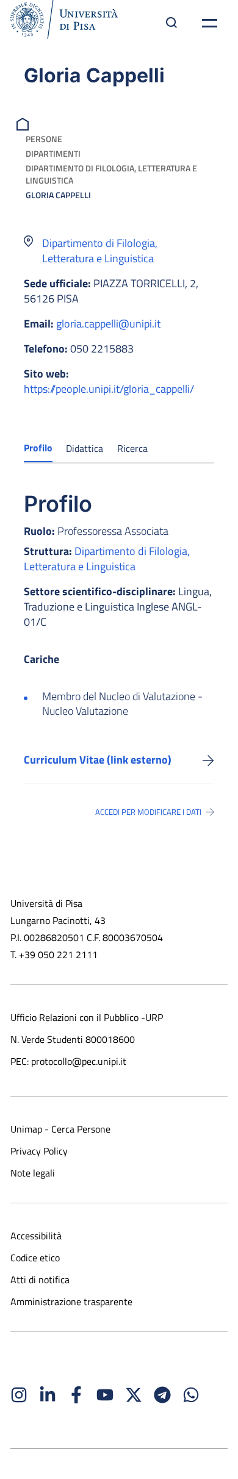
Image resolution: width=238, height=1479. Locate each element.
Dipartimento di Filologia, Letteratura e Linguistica (111, 174)
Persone (44, 138)
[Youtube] (105, 1394)
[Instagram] (18, 1394)
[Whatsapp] (191, 1394)
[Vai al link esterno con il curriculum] (208, 760)
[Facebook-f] (76, 1394)
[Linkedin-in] (47, 1394)
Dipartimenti (53, 153)
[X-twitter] (133, 1394)
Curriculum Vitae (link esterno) (97, 759)
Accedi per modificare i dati (148, 812)
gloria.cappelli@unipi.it (108, 323)
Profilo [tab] (38, 447)
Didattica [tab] (84, 448)
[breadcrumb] (24, 122)
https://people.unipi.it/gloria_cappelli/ (109, 389)
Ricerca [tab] (132, 448)
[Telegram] (162, 1394)
